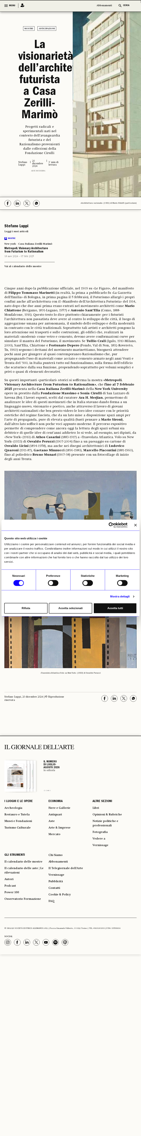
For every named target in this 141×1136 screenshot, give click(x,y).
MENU (12, 5)
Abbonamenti (104, 5)
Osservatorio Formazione (22, 899)
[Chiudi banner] (135, 525)
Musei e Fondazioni (18, 821)
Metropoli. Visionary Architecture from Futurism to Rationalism (26, 250)
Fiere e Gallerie (59, 808)
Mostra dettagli (120, 596)
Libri (96, 808)
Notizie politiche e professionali (105, 823)
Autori (8, 879)
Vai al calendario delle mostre (22, 266)
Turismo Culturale (17, 827)
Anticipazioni (47, 29)
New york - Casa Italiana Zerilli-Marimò (28, 244)
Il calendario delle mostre (23, 861)
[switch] (53, 583)
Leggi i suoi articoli (16, 231)
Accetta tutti (115, 608)
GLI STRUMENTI (14, 855)
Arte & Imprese (59, 827)
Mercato (54, 834)
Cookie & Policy (59, 894)
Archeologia (13, 808)
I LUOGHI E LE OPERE (18, 801)
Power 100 (11, 892)
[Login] (21, 5)
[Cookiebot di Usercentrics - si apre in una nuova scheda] (111, 525)
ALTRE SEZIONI (102, 801)
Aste (51, 821)
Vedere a (99, 838)
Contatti (54, 888)
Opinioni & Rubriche (107, 814)
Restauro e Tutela (17, 814)
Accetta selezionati (70, 608)
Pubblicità (55, 881)
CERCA (126, 5)
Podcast (10, 885)
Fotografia (100, 832)
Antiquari (55, 814)
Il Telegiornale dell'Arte (65, 868)
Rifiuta (26, 608)
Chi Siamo (55, 855)
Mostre (28, 29)
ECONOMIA (55, 801)
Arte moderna (38, 171)
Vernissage (100, 845)
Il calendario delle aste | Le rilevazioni (24, 870)
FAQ (51, 901)
